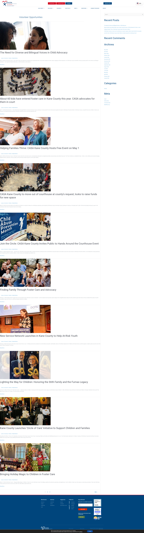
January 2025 (106, 78)
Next (96, 492)
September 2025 (107, 64)
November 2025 (107, 61)
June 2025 (106, 70)
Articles (10, 58)
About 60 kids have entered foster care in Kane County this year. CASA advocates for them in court (122, 27)
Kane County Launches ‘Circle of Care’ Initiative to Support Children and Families (45, 428)
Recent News (83, 8)
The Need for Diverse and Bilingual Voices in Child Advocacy (33, 52)
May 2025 (106, 72)
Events (75, 8)
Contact (104, 8)
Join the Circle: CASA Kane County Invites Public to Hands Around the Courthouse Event (49, 243)
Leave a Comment (4, 58)
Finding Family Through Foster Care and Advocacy (28, 289)
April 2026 (106, 51)
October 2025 (106, 63)
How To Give (67, 8)
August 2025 (106, 66)
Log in (105, 98)
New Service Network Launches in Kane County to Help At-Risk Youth (39, 335)
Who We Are (50, 8)
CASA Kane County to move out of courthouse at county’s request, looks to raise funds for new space (122, 31)
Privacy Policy (71, 528)
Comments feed (107, 102)
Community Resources (95, 8)
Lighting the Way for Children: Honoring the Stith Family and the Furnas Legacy (44, 381)
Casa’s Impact (40, 8)
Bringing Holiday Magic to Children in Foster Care (27, 474)
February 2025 (106, 76)
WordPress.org (107, 104)
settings (80, 531)
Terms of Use (82, 528)
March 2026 (106, 53)
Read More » (2, 64)
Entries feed (106, 100)
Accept (90, 531)
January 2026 (106, 57)
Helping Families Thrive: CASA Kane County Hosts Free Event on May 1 (39, 148)
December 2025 (107, 59)
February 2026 (106, 55)
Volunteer (59, 8)
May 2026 (106, 49)
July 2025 (106, 68)
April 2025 (106, 74)
